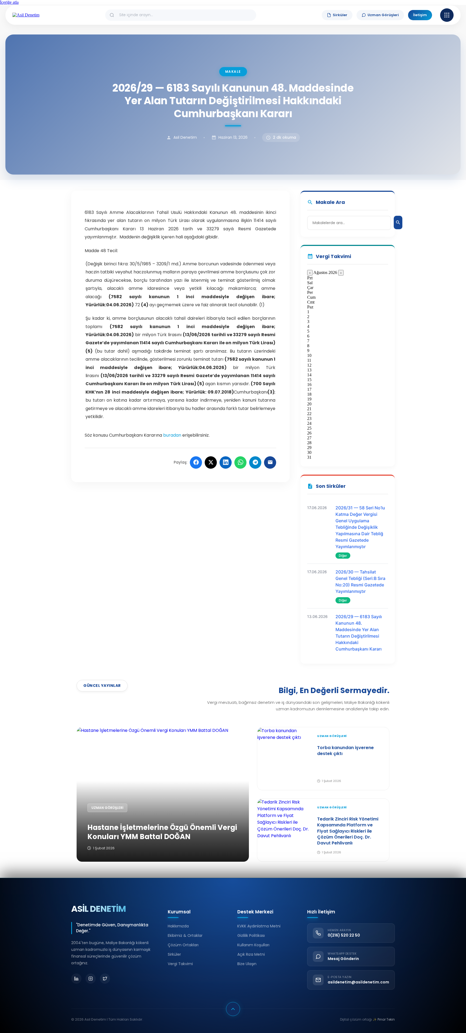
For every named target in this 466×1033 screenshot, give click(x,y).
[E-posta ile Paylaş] (270, 462)
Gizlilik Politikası (251, 935)
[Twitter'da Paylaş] (211, 462)
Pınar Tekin (386, 1019)
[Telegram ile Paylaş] (255, 462)
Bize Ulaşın (246, 963)
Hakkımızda (178, 926)
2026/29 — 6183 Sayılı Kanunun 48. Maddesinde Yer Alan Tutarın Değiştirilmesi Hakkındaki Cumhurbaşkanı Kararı (358, 633)
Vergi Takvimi (180, 963)
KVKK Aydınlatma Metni (258, 926)
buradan (172, 435)
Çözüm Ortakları (183, 945)
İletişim (420, 15)
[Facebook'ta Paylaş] (196, 462)
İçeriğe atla (9, 2)
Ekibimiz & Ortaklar (185, 935)
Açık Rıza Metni (251, 954)
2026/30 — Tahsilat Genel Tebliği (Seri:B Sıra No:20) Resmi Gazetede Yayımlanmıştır (360, 581)
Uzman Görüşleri (383, 15)
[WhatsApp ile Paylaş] (240, 462)
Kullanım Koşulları (253, 945)
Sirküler (340, 15)
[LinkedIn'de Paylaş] (226, 462)
